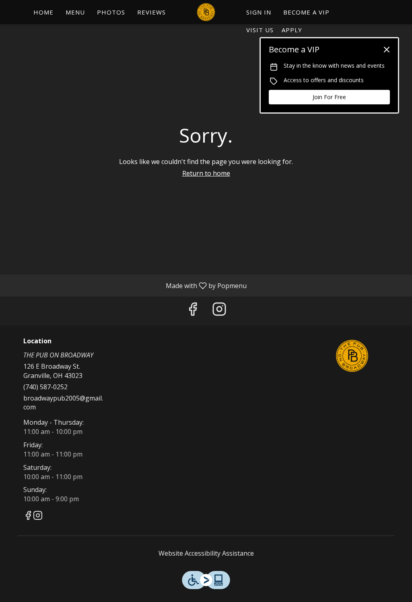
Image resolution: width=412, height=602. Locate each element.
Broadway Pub (352, 356)
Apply (292, 30)
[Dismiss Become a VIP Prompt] (386, 49)
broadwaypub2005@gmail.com (63, 403)
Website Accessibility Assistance (206, 553)
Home (43, 12)
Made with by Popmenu (126, 285)
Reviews (151, 12)
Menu (75, 12)
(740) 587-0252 (45, 386)
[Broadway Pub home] (206, 12)
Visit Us (260, 30)
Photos (111, 12)
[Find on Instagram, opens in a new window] (219, 311)
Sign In (258, 12)
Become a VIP (306, 12)
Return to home (206, 173)
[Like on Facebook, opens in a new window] (192, 311)
